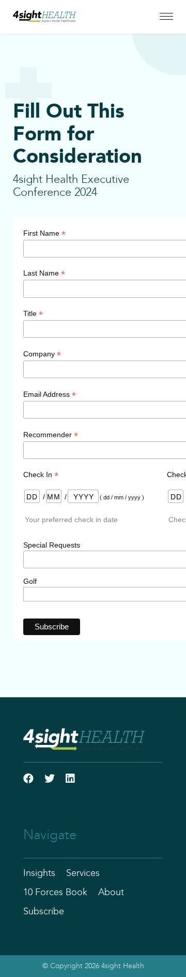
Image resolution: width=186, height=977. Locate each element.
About (111, 892)
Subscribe (43, 911)
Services (83, 873)
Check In (40, 475)
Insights (39, 873)
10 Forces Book (55, 892)
